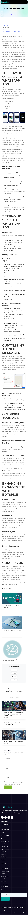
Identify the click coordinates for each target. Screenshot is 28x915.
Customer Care (4, 846)
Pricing (2, 832)
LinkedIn (14, 676)
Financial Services (5, 876)
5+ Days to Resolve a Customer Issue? (13, 741)
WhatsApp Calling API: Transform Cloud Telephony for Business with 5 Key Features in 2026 (13, 714)
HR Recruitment (4, 886)
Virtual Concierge (5, 841)
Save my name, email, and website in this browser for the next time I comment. (13, 783)
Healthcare (3, 854)
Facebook (14, 670)
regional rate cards (13, 155)
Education (3, 851)
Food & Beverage (5, 878)
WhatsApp (5, 29)
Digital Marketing (5, 849)
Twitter (15, 673)
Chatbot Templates (5, 824)
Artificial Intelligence (5, 843)
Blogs (2, 827)
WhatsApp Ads (17, 31)
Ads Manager (20, 264)
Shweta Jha (5, 25)
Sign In (5, 899)
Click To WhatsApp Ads (7, 31)
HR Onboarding (4, 884)
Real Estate (3, 863)
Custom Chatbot (4, 868)
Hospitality (3, 856)
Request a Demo (5, 829)
